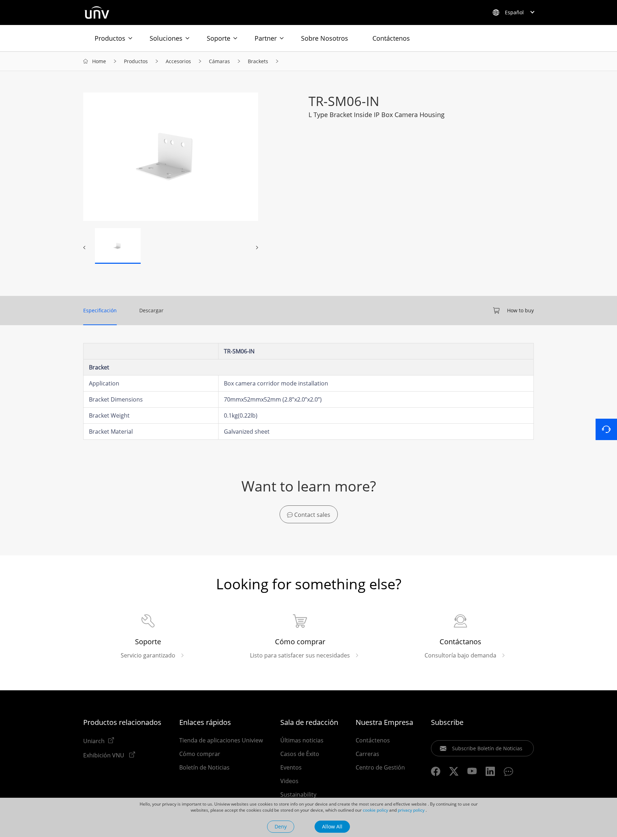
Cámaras (219, 61)
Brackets (258, 61)
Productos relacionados (122, 722)
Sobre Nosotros (324, 38)
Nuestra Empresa (384, 722)
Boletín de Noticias (204, 767)
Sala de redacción (309, 722)
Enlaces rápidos (205, 722)
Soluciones (166, 38)
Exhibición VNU (104, 755)
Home (99, 61)
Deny (281, 826)
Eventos (291, 767)
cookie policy (375, 810)
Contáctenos (391, 38)
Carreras (367, 754)
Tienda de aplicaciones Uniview (221, 740)
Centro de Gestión (380, 767)
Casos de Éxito (299, 754)
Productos (110, 38)
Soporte (218, 38)
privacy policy (411, 810)
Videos (289, 781)
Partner (266, 38)
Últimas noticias (301, 740)
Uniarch (94, 740)
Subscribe (447, 722)
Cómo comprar (199, 754)
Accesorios (178, 61)
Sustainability (298, 794)
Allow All (332, 826)
